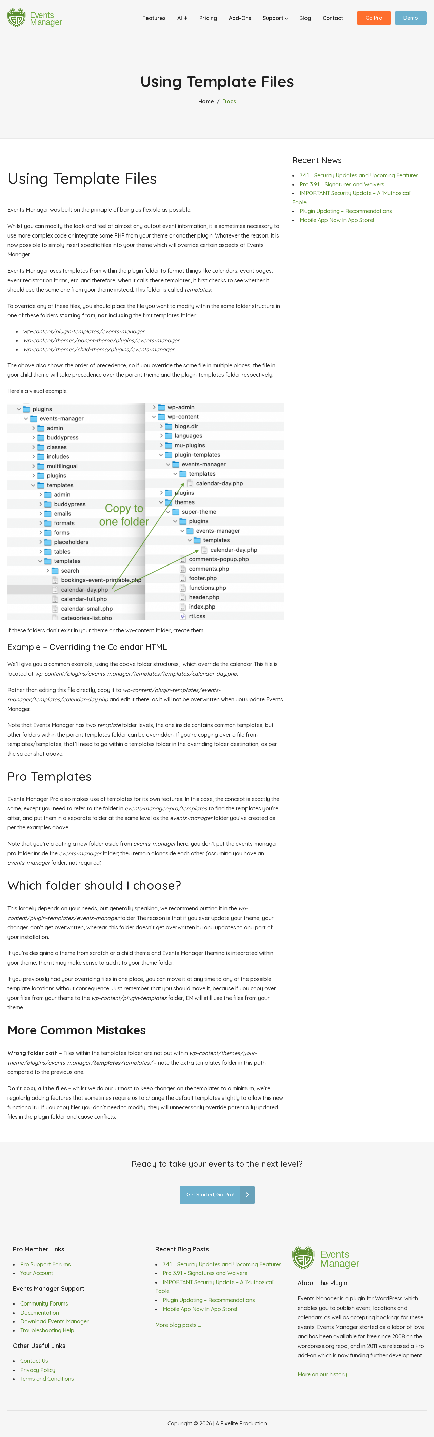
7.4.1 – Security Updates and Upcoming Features (359, 175)
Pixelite (229, 1423)
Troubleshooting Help (47, 1330)
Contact (333, 18)
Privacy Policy (37, 1370)
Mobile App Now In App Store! (337, 220)
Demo (410, 18)
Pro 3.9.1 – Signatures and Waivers (342, 184)
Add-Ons (240, 18)
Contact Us (34, 1360)
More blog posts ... (178, 1324)
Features (154, 18)
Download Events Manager (54, 1321)
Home (206, 101)
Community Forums (44, 1303)
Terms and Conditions (47, 1378)
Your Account (36, 1273)
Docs (229, 101)
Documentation (39, 1312)
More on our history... (324, 1374)
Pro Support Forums (45, 1264)
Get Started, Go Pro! (210, 1194)
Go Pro (374, 18)
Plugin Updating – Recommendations (346, 211)
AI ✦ (182, 18)
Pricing (208, 18)
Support (274, 18)
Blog (305, 18)
